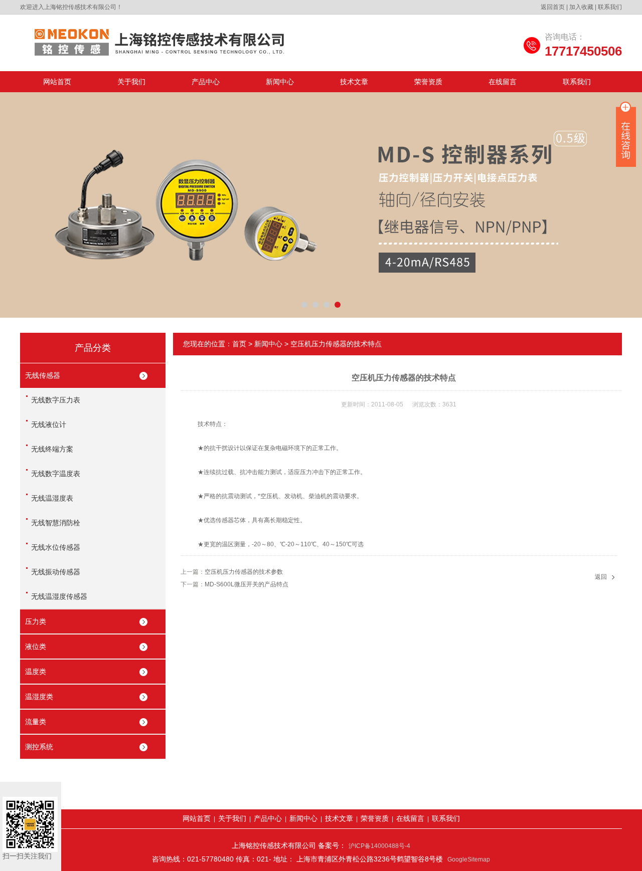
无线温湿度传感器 (59, 596)
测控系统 (39, 747)
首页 (239, 344)
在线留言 (503, 82)
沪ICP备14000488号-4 (379, 845)
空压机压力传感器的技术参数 (244, 571)
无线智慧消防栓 (55, 523)
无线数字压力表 (55, 400)
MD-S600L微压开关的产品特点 (246, 584)
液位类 (35, 646)
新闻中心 (280, 82)
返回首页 (553, 7)
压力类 (35, 621)
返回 (601, 576)
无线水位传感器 (55, 547)
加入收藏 (581, 7)
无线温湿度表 (52, 498)
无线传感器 (42, 375)
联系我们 (610, 7)
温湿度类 (39, 697)
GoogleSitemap (468, 859)
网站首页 (57, 82)
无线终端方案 (52, 449)
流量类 (35, 722)
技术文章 (354, 82)
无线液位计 (48, 424)
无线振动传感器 (55, 572)
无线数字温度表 (55, 474)
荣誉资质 (428, 82)
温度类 (35, 672)
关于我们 (131, 82)
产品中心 (206, 82)
